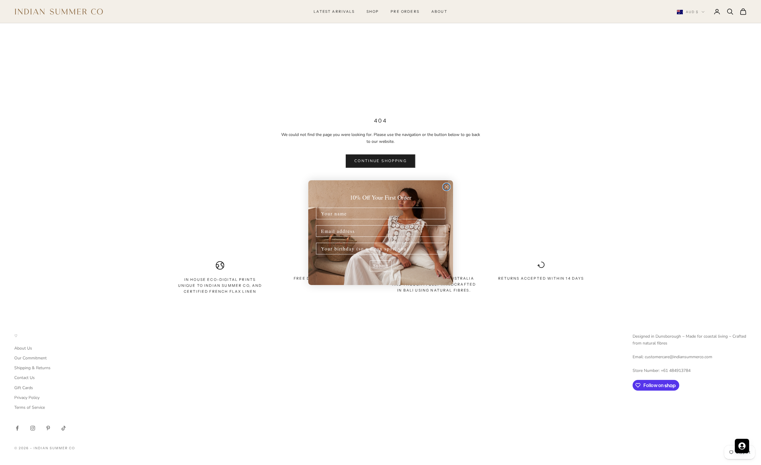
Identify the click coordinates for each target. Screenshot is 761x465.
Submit (380, 265)
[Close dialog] (446, 186)
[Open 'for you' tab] (742, 446)
